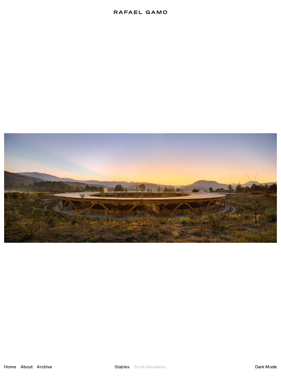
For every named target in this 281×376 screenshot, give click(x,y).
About (27, 366)
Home (10, 366)
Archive (44, 366)
